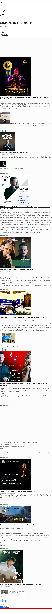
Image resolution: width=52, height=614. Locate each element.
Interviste (10, 586)
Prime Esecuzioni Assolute (16, 387)
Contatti (3, 36)
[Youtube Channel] (8, 607)
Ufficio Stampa (10, 100)
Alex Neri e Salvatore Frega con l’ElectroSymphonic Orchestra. (17, 269)
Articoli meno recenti (3, 602)
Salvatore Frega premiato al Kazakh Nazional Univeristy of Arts (18, 491)
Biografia (3, 32)
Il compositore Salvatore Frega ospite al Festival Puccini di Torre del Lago (20, 524)
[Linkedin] (6, 607)
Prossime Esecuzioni (4, 33)
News (12, 100)
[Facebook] (1, 607)
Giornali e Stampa (4, 34)
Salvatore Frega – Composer (16, 22)
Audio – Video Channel (5, 35)
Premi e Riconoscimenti (12, 493)
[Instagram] (4, 607)
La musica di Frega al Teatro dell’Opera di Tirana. (14, 152)
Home (3, 31)
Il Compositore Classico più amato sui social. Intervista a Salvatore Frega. (20, 584)
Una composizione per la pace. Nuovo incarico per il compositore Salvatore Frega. (23, 317)
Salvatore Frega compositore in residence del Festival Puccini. (17, 439)
